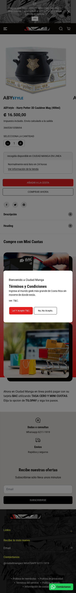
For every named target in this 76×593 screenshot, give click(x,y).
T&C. (16, 300)
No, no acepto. (45, 310)
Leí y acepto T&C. (21, 310)
